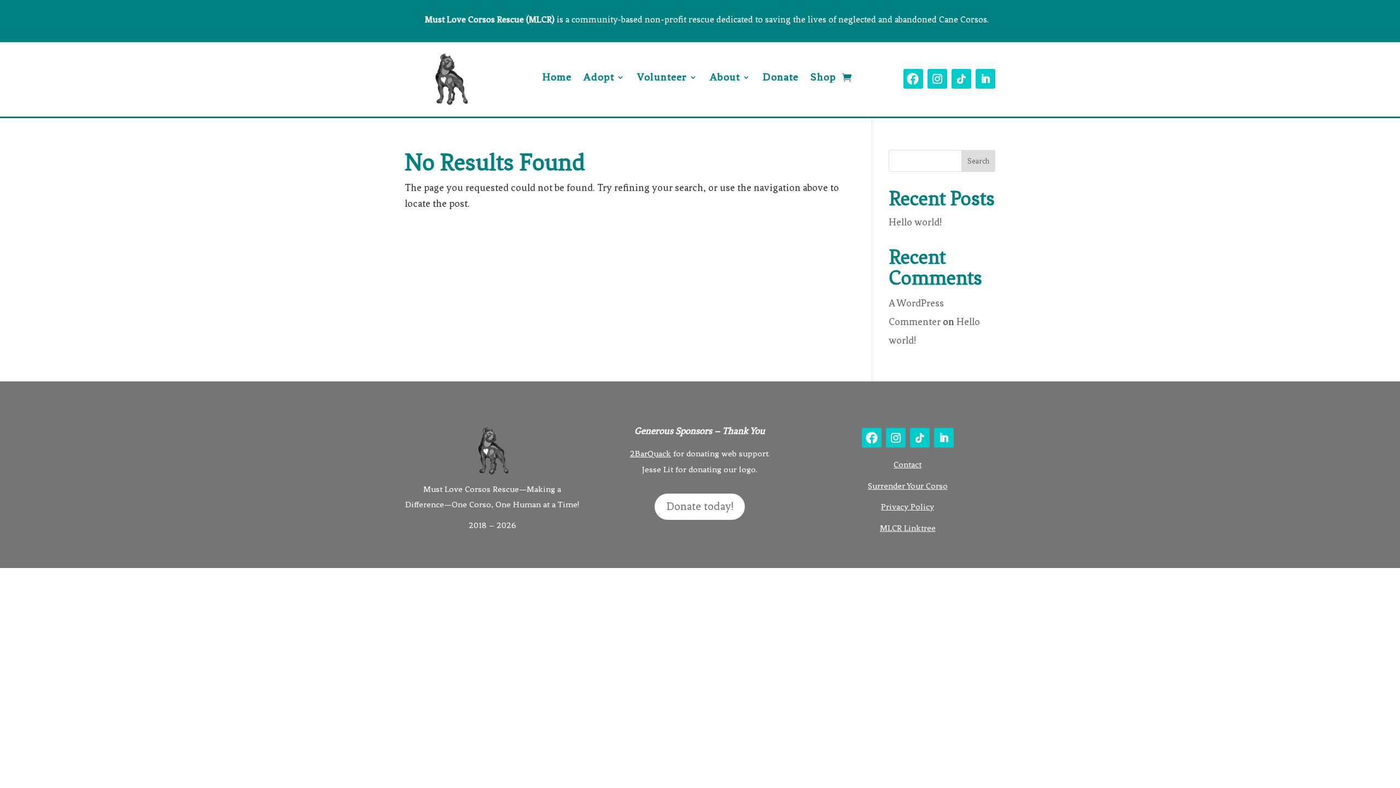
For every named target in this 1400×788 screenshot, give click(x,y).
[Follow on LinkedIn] (985, 79)
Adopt (599, 78)
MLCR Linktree (908, 528)
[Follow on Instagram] (937, 79)
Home (556, 78)
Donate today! (699, 506)
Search (978, 161)
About (725, 78)
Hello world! (915, 222)
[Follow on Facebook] (913, 79)
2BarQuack (650, 454)
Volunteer (662, 78)
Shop (823, 78)
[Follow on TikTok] (961, 79)
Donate (780, 78)
